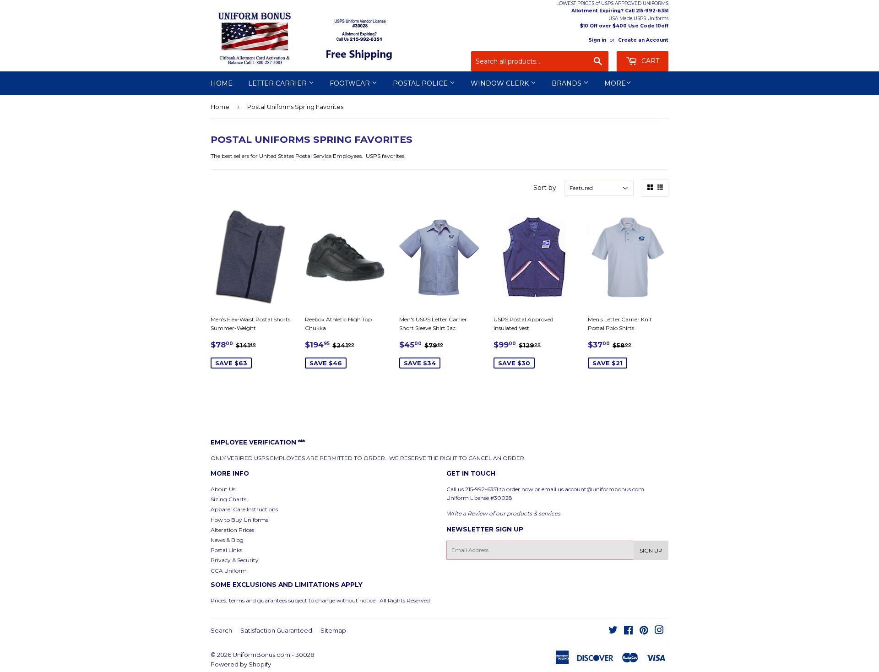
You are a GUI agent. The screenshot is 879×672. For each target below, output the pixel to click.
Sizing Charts (228, 499)
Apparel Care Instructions (244, 509)
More (615, 83)
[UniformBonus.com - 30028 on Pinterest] (644, 631)
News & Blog (227, 540)
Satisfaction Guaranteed (276, 630)
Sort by (544, 188)
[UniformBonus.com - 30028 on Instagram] (659, 631)
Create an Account (643, 40)
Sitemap (333, 630)
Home (222, 83)
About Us (223, 489)
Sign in (597, 40)
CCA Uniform (229, 570)
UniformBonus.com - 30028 (274, 654)
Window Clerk (501, 83)
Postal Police (421, 83)
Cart (649, 61)
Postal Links (226, 550)
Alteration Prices (232, 529)
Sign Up (651, 550)
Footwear (351, 83)
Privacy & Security (235, 560)
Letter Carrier (278, 83)
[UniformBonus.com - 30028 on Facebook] (628, 631)
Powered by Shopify (241, 664)
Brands (567, 83)
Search (221, 630)
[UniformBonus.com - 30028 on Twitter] (613, 631)
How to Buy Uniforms (239, 519)
